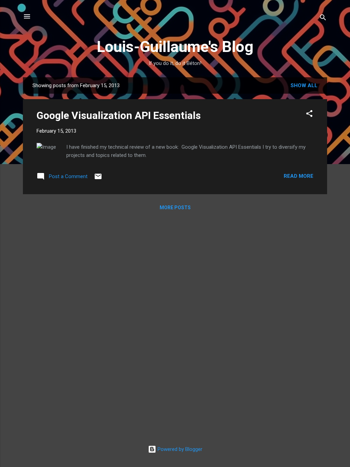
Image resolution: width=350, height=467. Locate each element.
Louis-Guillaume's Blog (175, 47)
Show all (304, 85)
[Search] (323, 18)
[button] (309, 114)
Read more (298, 176)
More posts (175, 207)
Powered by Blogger (179, 449)
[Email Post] (98, 179)
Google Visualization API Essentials (119, 115)
